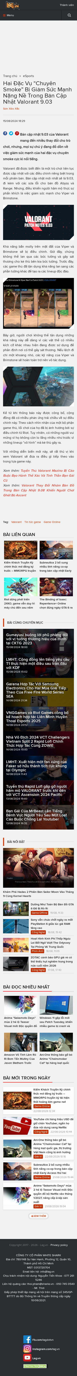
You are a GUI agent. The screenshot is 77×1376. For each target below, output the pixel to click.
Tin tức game (32, 522)
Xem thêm (39, 1216)
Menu (10, 15)
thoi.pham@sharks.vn (40, 1283)
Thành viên (67, 5)
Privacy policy (59, 1245)
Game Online (52, 522)
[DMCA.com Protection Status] (36, 1366)
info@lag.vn (47, 1271)
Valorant (16, 522)
